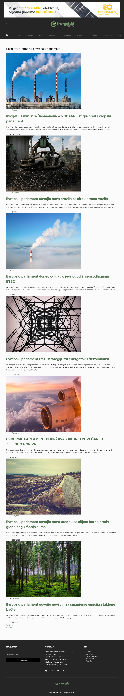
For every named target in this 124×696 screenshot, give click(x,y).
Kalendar (89, 661)
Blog (119, 35)
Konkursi (108, 35)
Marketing (89, 654)
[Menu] (7, 24)
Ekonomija (80, 35)
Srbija (20, 35)
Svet (40, 35)
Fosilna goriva (17, 433)
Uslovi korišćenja (92, 656)
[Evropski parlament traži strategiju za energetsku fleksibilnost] (43, 324)
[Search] (7, 35)
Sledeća (9, 628)
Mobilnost (95, 35)
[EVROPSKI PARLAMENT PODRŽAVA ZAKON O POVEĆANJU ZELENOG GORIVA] (43, 404)
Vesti (18, 516)
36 (14, 625)
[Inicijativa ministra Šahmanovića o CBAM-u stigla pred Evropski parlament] (43, 81)
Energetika (52, 35)
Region (30, 35)
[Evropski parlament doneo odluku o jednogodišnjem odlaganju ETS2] (43, 241)
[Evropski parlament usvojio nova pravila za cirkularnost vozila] (43, 163)
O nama (88, 652)
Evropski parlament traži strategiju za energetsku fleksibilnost (57, 359)
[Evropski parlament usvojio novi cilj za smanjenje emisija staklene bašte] (43, 569)
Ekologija (67, 35)
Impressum (90, 659)
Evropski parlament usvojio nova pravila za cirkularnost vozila (57, 199)
